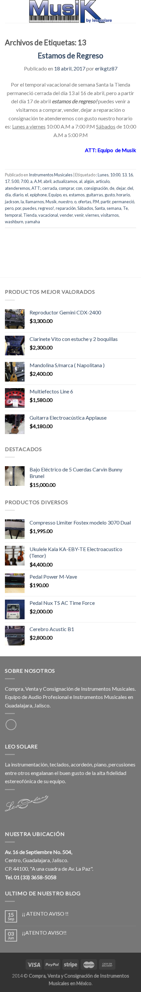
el (26, 194)
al (80, 181)
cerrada (49, 188)
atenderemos (17, 188)
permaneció (123, 201)
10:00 (115, 174)
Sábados (85, 208)
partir (106, 201)
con (79, 188)
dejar (121, 188)
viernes (92, 215)
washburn (14, 221)
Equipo (55, 194)
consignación (96, 188)
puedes (29, 208)
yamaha (32, 221)
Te (125, 208)
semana (114, 208)
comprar (66, 188)
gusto (110, 194)
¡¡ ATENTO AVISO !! (45, 913)
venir (79, 215)
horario (123, 194)
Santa (100, 208)
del (130, 188)
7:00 (25, 181)
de (112, 188)
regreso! (46, 208)
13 (124, 174)
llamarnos (35, 201)
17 (7, 181)
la (22, 201)
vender (66, 215)
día (8, 194)
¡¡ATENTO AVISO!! (44, 932)
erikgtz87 (106, 68)
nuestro (65, 201)
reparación (66, 208)
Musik (51, 201)
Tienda (30, 215)
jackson (12, 201)
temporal (13, 215)
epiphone (38, 194)
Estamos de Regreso (70, 55)
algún (89, 181)
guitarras (94, 194)
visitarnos (110, 215)
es (65, 194)
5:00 (15, 181)
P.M (96, 201)
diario (17, 194)
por (18, 208)
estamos (77, 194)
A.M (38, 181)
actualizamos (65, 181)
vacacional (48, 215)
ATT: (36, 188)
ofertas (84, 201)
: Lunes (102, 174)
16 (130, 174)
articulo (103, 181)
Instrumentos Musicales (50, 174)
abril (47, 181)
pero (9, 208)
